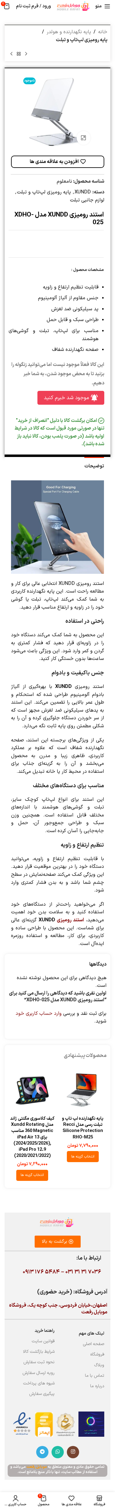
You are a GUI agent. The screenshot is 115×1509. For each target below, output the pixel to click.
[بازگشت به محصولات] (18, 54)
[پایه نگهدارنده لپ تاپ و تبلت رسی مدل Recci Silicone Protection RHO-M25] (83, 1090)
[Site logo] (73, 6)
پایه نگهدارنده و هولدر (69, 32)
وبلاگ (99, 1365)
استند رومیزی (70, 920)
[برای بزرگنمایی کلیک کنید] (83, 138)
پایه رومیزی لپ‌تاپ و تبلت (81, 40)
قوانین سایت (43, 1341)
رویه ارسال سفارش (38, 1373)
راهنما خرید (45, 1331)
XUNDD (83, 192)
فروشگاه (97, 1354)
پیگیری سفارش (42, 1394)
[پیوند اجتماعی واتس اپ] (58, 1452)
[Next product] (11, 54)
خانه (102, 32)
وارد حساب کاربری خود (39, 1013)
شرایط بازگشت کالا (39, 1351)
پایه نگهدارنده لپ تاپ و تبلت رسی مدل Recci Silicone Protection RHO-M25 (82, 1127)
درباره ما (97, 1386)
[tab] (94, 465)
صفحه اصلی (93, 1344)
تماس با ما (94, 1375)
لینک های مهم (91, 1333)
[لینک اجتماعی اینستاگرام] (73, 1452)
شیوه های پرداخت (39, 1383)
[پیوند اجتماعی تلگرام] (42, 1452)
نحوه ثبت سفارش (39, 1362)
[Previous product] (26, 54)
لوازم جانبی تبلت (87, 200)
